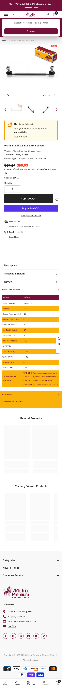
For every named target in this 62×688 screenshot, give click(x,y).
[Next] (54, 95)
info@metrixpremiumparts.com (22, 621)
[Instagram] (13, 636)
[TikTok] (28, 636)
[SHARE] (55, 199)
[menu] (6, 14)
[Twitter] (44, 636)
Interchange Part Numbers (12, 401)
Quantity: (8, 183)
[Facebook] (5, 636)
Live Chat (12, 626)
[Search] (13, 14)
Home (3, 41)
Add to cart (29, 198)
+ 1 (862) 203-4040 (16, 616)
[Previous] (49, 95)
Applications (7, 395)
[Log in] (47, 14)
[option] (31, 71)
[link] (17, 466)
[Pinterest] (21, 636)
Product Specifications (11, 290)
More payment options (31, 215)
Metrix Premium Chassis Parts (27, 151)
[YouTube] (36, 636)
